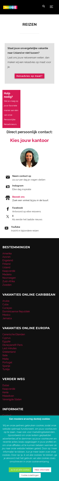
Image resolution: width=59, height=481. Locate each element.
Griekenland (9, 351)
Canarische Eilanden (13, 334)
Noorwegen (9, 277)
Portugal (7, 362)
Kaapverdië (8, 270)
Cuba (5, 304)
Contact (6, 415)
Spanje (6, 365)
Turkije (6, 369)
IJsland (6, 267)
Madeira (6, 274)
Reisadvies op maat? (29, 76)
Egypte (6, 341)
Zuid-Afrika (8, 281)
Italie (5, 355)
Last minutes (9, 348)
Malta (5, 358)
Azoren (6, 256)
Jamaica (7, 318)
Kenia (5, 392)
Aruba (5, 300)
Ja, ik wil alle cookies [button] (20, 470)
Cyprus (6, 337)
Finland (6, 263)
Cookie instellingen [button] (30, 475)
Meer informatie (42, 470)
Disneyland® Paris (12, 345)
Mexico (6, 314)
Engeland (7, 260)
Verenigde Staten (11, 399)
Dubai (5, 385)
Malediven (8, 395)
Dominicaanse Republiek (16, 311)
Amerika (7, 253)
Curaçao (7, 307)
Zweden (6, 284)
